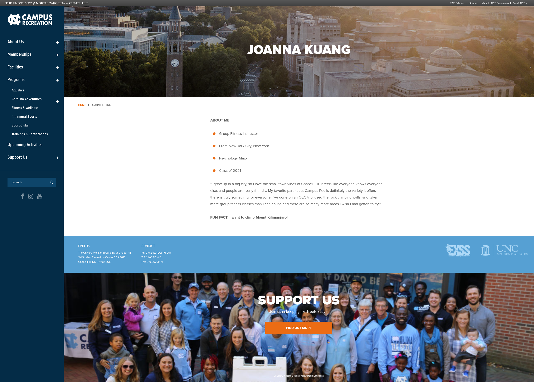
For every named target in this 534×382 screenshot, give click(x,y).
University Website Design (286, 376)
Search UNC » (520, 3)
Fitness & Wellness (25, 108)
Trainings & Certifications (30, 134)
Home (82, 105)
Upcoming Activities (25, 145)
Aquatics (18, 90)
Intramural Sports (24, 116)
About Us (33, 42)
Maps (484, 3)
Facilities (33, 67)
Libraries (473, 3)
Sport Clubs (20, 125)
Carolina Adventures (35, 100)
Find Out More (298, 328)
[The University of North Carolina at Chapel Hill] (136, 3)
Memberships (33, 55)
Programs (33, 80)
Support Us (33, 157)
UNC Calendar (457, 3)
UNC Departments (500, 3)
